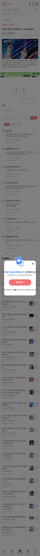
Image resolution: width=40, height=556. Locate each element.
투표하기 (20, 282)
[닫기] (33, 263)
